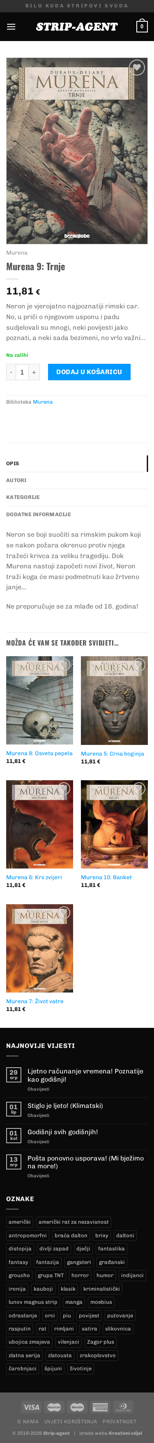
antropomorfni (28, 1235)
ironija (17, 1289)
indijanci (132, 1275)
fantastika (111, 1248)
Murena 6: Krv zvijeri (34, 877)
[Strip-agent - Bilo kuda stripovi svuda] (77, 27)
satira (89, 1329)
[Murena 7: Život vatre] (39, 948)
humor (105, 1275)
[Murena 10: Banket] (114, 824)
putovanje (120, 1315)
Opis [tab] (12, 463)
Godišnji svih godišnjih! (63, 1132)
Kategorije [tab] (23, 497)
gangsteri (79, 1262)
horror (80, 1275)
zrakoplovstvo (98, 1355)
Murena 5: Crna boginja (112, 753)
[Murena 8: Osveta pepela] (39, 700)
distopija (20, 1248)
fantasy (18, 1262)
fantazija (47, 1262)
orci (50, 1315)
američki (20, 1222)
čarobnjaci (23, 1368)
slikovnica (118, 1329)
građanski (112, 1262)
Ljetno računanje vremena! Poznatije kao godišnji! (85, 1075)
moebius (101, 1302)
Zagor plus (100, 1342)
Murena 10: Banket (106, 877)
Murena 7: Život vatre (35, 1001)
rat (42, 1329)
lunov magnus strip (33, 1302)
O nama (28, 1421)
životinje (81, 1368)
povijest (89, 1315)
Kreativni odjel (125, 1433)
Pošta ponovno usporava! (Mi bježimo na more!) (86, 1162)
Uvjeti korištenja (70, 1421)
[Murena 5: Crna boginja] (114, 700)
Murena (17, 252)
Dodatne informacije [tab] (38, 514)
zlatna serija (24, 1355)
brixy (101, 1235)
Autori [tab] (16, 480)
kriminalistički (101, 1289)
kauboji (43, 1289)
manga (74, 1302)
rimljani (64, 1329)
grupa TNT (51, 1275)
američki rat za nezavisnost (74, 1222)
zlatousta (60, 1355)
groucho (19, 1275)
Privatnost (119, 1421)
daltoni (125, 1235)
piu (67, 1315)
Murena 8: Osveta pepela (39, 753)
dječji (83, 1248)
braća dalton (71, 1235)
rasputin (20, 1329)
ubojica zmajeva (29, 1342)
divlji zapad (54, 1248)
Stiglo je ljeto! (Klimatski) (65, 1106)
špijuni (53, 1368)
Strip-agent (56, 1433)
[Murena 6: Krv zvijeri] (39, 824)
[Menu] (11, 26)
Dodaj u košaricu (89, 372)
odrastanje (23, 1315)
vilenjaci (68, 1342)
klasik (68, 1289)
